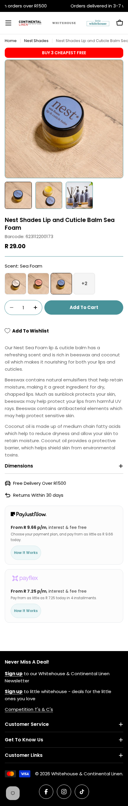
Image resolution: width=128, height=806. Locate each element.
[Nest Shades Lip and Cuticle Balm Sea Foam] (61, 283)
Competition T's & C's (29, 709)
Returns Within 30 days (38, 495)
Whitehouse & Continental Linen (86, 774)
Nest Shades (36, 41)
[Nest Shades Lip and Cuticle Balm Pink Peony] (15, 283)
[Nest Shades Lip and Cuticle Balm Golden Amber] (38, 283)
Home (11, 41)
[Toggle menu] (8, 23)
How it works (26, 552)
